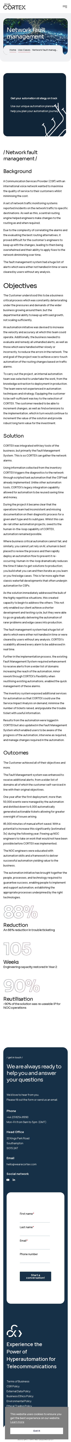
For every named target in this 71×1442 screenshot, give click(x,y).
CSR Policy (13, 1386)
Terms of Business (18, 1381)
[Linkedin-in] (14, 1180)
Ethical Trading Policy (19, 1406)
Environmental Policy (19, 1401)
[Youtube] (8, 1180)
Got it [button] (36, 1430)
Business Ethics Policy (20, 1396)
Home (13, 49)
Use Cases (24, 49)
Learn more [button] (17, 1422)
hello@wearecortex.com (21, 1164)
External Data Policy (18, 1391)
